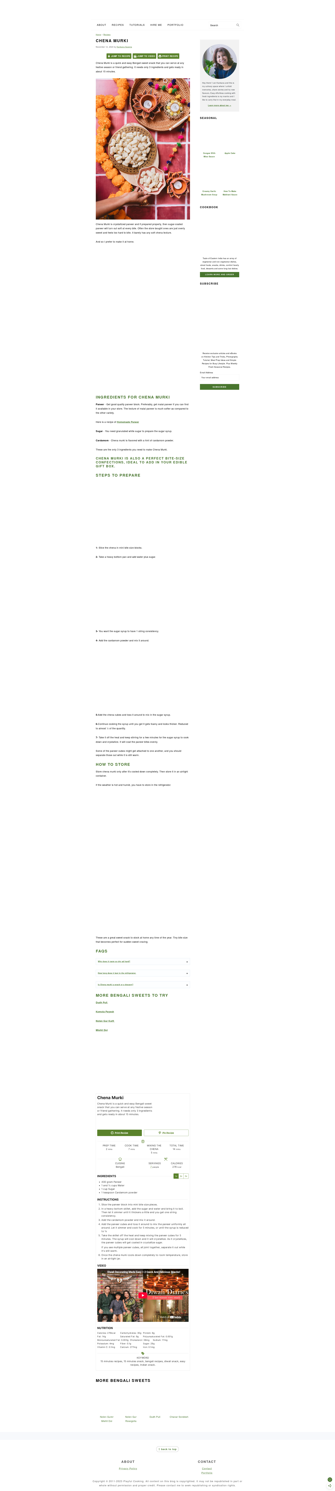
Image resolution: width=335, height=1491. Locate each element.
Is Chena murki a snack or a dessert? (115, 984)
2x (181, 1176)
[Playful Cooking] (167, 17)
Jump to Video (146, 56)
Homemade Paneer (128, 422)
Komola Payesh (105, 1011)
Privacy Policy (128, 1468)
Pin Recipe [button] (168, 1132)
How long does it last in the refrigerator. (117, 973)
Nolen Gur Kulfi (105, 1021)
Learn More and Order (219, 274)
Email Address (206, 372)
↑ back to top (167, 1449)
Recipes (107, 34)
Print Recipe (169, 56)
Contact (207, 1468)
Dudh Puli (102, 1002)
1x (176, 1176)
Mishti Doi (102, 1030)
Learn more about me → (219, 105)
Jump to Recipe (120, 56)
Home (98, 34)
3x (186, 1176)
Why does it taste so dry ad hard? (114, 961)
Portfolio (207, 1472)
